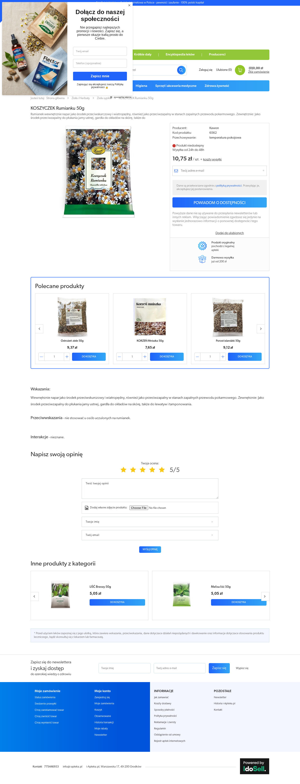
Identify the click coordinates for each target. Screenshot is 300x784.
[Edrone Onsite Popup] (150, 392)
